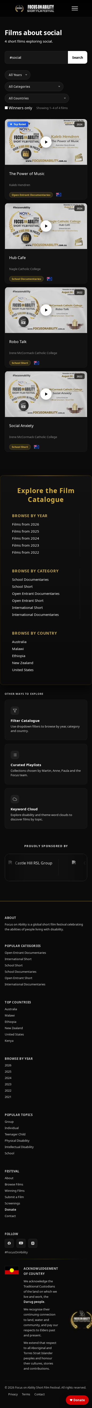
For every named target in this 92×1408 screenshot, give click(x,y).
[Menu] (75, 8)
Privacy (13, 1394)
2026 (8, 1065)
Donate (10, 1209)
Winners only (20, 107)
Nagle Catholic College (25, 269)
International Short (27, 607)
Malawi (18, 648)
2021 (8, 1097)
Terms (26, 1394)
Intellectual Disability (19, 1147)
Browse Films (14, 1184)
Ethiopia (18, 655)
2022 (79, 292)
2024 (79, 124)
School (9, 1153)
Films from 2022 (25, 552)
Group (9, 1121)
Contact (10, 1216)
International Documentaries (35, 614)
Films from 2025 (25, 531)
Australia (19, 641)
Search (77, 57)
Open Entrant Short (27, 600)
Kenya (9, 1041)
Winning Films (15, 1191)
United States (22, 669)
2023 (8, 1084)
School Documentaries (30, 579)
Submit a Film (14, 1197)
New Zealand (22, 662)
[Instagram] (32, 1243)
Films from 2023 (25, 545)
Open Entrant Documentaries (35, 593)
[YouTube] (21, 1243)
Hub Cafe (17, 257)
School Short (22, 586)
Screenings (12, 1203)
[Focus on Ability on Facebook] (9, 1243)
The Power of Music (27, 173)
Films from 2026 (25, 524)
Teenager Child (15, 1134)
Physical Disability (17, 1140)
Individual (12, 1128)
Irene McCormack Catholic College (33, 353)
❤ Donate (77, 1400)
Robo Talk (18, 341)
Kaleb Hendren (19, 185)
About (9, 1178)
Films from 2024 (25, 538)
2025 (8, 1071)
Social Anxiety (21, 425)
